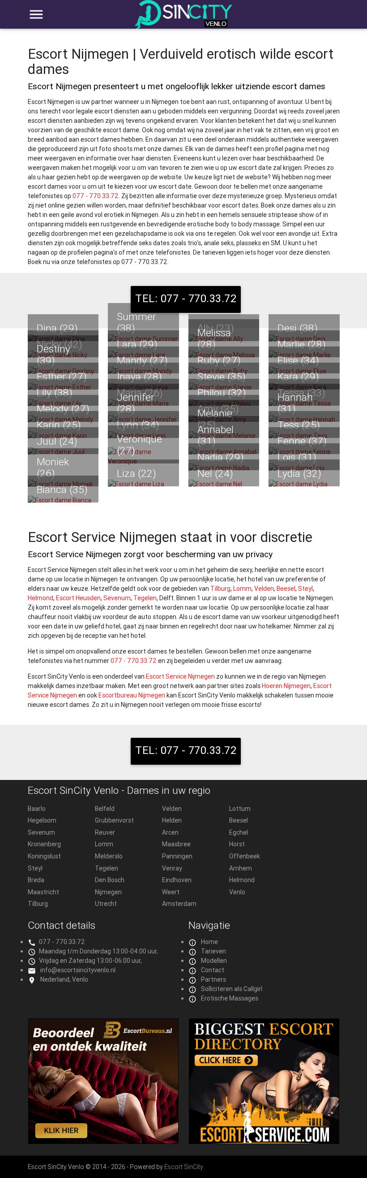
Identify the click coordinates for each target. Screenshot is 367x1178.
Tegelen (145, 598)
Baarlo (37, 809)
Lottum (240, 809)
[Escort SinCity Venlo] (183, 19)
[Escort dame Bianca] (63, 500)
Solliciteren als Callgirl (231, 989)
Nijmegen (108, 892)
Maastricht (43, 892)
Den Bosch (109, 880)
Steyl (305, 589)
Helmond (40, 598)
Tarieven (213, 951)
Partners (213, 979)
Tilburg (220, 589)
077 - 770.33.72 (96, 196)
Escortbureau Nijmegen (131, 695)
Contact (212, 970)
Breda (36, 880)
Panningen (177, 856)
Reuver (105, 832)
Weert (170, 892)
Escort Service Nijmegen (180, 676)
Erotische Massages (229, 998)
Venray (172, 868)
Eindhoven (177, 880)
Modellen (214, 961)
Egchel (238, 832)
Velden (264, 589)
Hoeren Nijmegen (286, 686)
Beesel (286, 589)
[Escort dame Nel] (224, 484)
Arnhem (240, 868)
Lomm (242, 589)
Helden (172, 820)
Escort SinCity (183, 1167)
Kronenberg (44, 844)
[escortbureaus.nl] (103, 1142)
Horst (237, 844)
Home (209, 942)
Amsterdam (179, 904)
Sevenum (117, 598)
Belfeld (105, 809)
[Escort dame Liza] (143, 484)
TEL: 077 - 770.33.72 (185, 298)
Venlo (237, 892)
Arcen (170, 832)
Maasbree (176, 844)
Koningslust (44, 856)
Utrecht (106, 904)
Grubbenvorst (114, 820)
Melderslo (109, 856)
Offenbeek (244, 856)
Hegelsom (42, 820)
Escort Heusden (78, 598)
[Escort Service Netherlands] (264, 1142)
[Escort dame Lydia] (304, 484)
